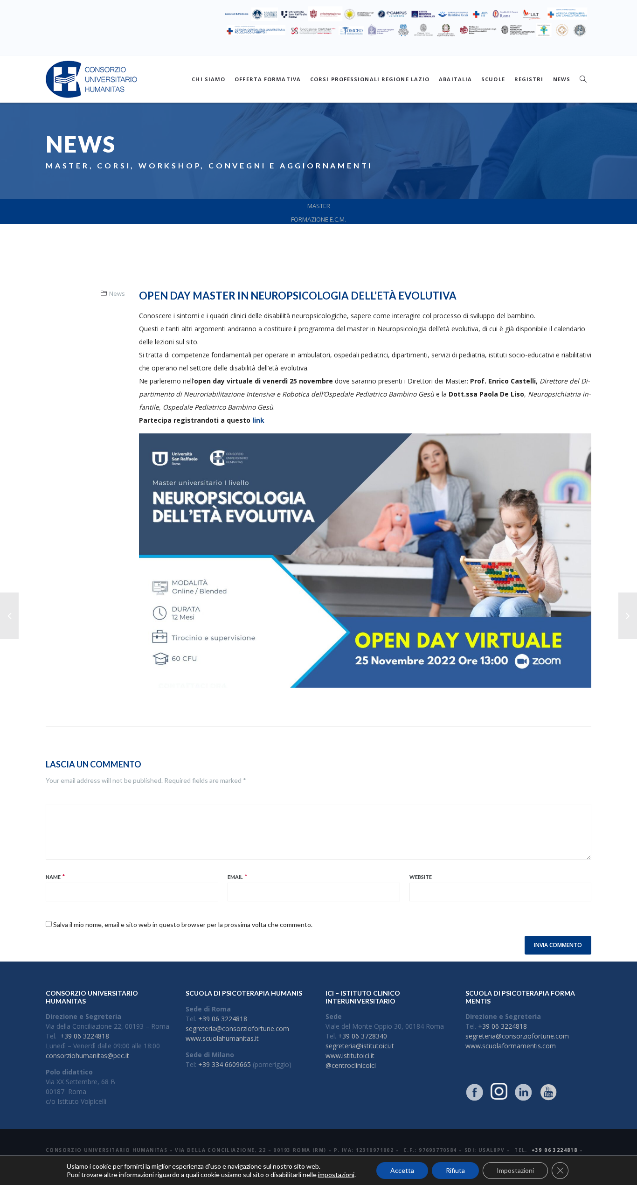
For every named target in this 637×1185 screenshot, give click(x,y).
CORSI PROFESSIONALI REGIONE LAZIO (369, 79)
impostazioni (336, 1174)
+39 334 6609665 (224, 1064)
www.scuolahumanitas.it (222, 1038)
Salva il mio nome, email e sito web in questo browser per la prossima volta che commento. (182, 924)
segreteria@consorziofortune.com (237, 1028)
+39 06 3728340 (362, 1036)
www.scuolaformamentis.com (510, 1045)
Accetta (402, 1170)
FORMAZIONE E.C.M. (318, 219)
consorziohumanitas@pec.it (87, 1055)
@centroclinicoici (350, 1065)
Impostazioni (515, 1170)
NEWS (561, 79)
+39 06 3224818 (84, 1036)
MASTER (318, 206)
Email (235, 877)
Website (420, 877)
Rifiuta (455, 1170)
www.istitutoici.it (349, 1055)
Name (53, 877)
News (117, 293)
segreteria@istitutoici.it (359, 1045)
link (259, 420)
